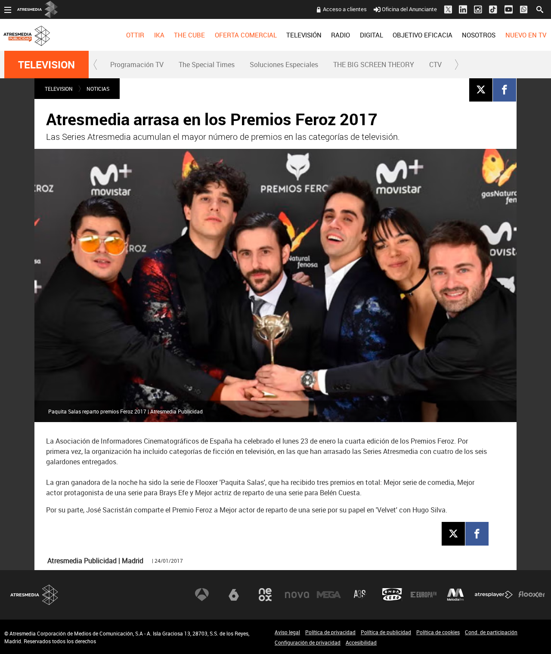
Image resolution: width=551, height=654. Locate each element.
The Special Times (207, 64)
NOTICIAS (98, 88)
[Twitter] (480, 89)
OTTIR (135, 35)
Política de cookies (438, 632)
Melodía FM (455, 594)
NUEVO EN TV (525, 35)
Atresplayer (493, 594)
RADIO (340, 35)
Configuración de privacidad (308, 642)
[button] (95, 64)
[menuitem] (135, 35)
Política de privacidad (330, 632)
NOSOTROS (478, 35)
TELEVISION (46, 64)
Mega (329, 594)
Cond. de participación (491, 632)
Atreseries (360, 594)
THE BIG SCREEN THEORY (373, 64)
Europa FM (423, 594)
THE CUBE (189, 35)
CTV (435, 64)
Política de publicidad (386, 632)
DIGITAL (371, 35)
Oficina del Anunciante (409, 9)
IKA (159, 35)
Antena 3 (202, 594)
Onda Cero (392, 594)
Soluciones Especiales (284, 64)
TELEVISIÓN (304, 35)
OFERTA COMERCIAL (246, 35)
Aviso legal (287, 632)
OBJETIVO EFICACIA (422, 35)
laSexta (234, 594)
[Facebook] (504, 89)
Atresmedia (34, 595)
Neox (265, 594)
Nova (297, 594)
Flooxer (532, 594)
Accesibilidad (361, 642)
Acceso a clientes (345, 9)
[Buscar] (540, 8)
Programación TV (137, 64)
